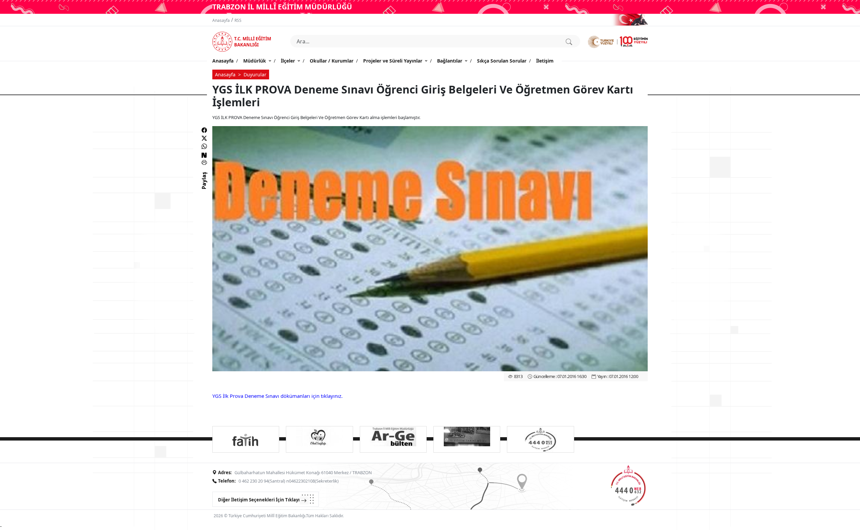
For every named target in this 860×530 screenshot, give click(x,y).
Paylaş (204, 186)
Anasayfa (221, 20)
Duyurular (255, 74)
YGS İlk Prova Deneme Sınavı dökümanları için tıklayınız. (277, 395)
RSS (238, 20)
